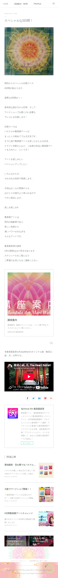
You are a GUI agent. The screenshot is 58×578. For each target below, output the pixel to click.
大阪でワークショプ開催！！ (18, 488)
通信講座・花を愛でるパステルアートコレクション (28, 464)
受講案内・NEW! (21, 3)
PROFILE (37, 3)
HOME (5, 3)
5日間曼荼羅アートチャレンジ (18, 513)
